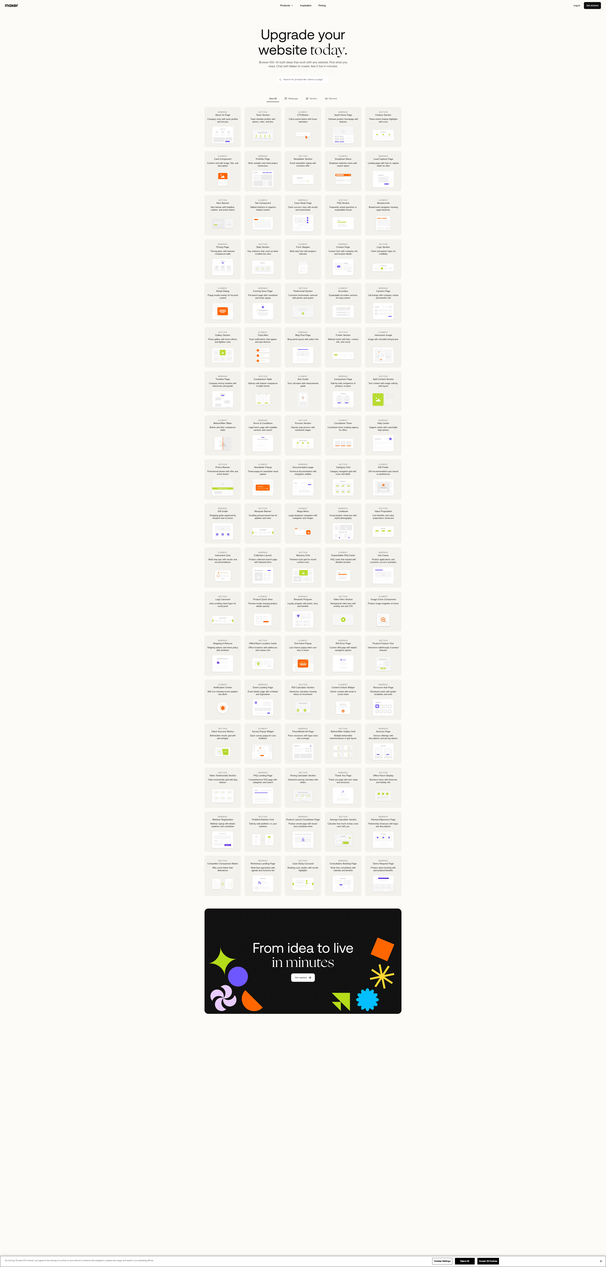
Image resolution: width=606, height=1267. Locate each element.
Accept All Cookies (488, 1261)
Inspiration (306, 5)
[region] (303, 1261)
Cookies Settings (442, 1261)
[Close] (600, 1261)
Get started (592, 5)
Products (285, 5)
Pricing (322, 5)
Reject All (464, 1261)
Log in (577, 5)
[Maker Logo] (11, 5)
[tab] (273, 98)
